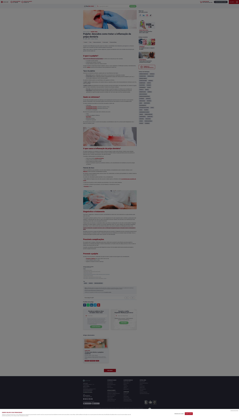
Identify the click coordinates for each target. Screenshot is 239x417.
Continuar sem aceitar (234, 410)
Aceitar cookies (188, 413)
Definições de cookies (179, 413)
